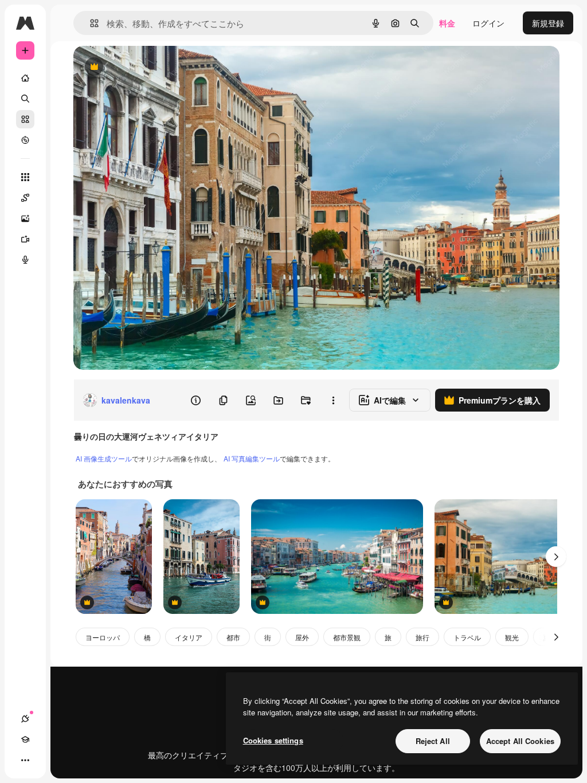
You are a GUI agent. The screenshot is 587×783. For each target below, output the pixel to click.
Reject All (433, 740)
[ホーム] (25, 78)
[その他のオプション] (333, 400)
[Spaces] (25, 198)
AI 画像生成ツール (104, 458)
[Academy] (25, 739)
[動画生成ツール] (25, 239)
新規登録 (548, 23)
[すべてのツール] (25, 177)
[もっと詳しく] (25, 140)
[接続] (25, 719)
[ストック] (25, 119)
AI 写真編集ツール (252, 458)
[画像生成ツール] (25, 218)
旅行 (422, 637)
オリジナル (152, 67)
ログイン (488, 23)
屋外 (302, 637)
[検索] (25, 98)
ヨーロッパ (102, 637)
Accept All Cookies (520, 740)
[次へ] (556, 556)
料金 (447, 23)
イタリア (188, 637)
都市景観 (347, 637)
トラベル (467, 637)
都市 (233, 637)
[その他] (25, 760)
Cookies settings (273, 740)
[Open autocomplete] (89, 23)
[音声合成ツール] (25, 259)
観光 (512, 637)
